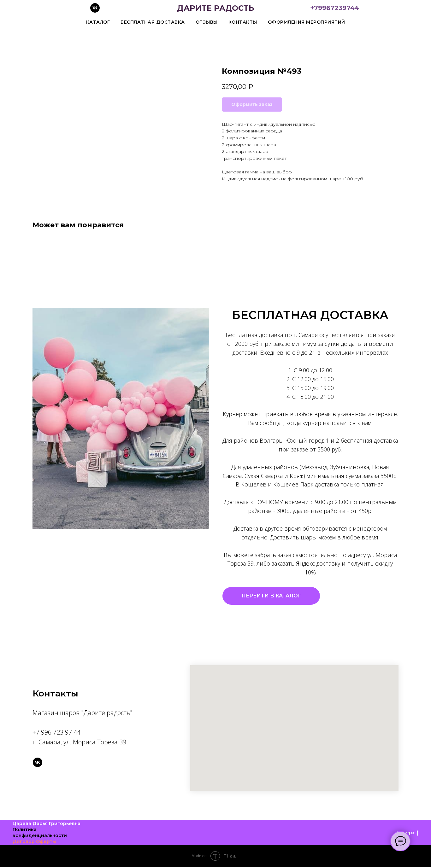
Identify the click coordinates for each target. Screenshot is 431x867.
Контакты (242, 22)
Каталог (98, 22)
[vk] (95, 11)
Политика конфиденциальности (40, 832)
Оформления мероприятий (306, 22)
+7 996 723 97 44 (56, 732)
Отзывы (207, 22)
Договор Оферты (34, 841)
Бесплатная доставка (153, 22)
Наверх (406, 832)
